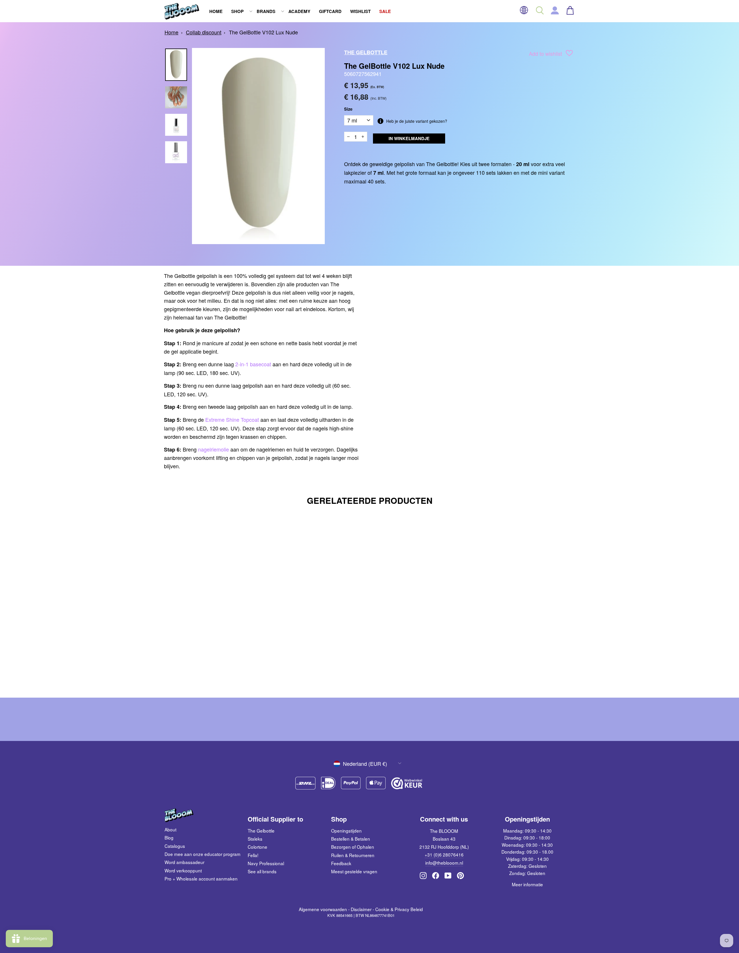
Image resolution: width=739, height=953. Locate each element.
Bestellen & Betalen (350, 838)
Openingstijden (346, 830)
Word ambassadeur (184, 862)
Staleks (255, 838)
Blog (169, 837)
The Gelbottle (261, 830)
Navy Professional (266, 863)
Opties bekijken (213, 654)
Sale (385, 11)
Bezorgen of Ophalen (352, 847)
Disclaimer (361, 909)
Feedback (341, 863)
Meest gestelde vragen (354, 871)
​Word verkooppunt (183, 870)
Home (216, 11)
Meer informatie (527, 884)
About (170, 829)
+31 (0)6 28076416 (444, 854)
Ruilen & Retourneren (352, 855)
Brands (266, 11)
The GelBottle (365, 52)
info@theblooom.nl (444, 862)
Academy (299, 11)
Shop (237, 11)
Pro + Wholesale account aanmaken (201, 878)
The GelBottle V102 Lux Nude (263, 32)
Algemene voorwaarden (323, 909)
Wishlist (360, 11)
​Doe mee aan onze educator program (202, 854)
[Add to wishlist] (569, 54)
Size (348, 109)
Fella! (253, 855)
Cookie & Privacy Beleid (399, 909)
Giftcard (330, 11)
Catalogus (175, 846)
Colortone (257, 847)
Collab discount (203, 32)
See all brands (262, 871)
